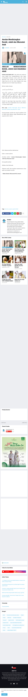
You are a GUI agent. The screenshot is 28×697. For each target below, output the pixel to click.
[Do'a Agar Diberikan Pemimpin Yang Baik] (7, 259)
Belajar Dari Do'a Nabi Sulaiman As (19, 280)
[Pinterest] (18, 213)
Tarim (9, 627)
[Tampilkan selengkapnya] (23, 213)
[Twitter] (12, 213)
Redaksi (9, 219)
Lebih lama (24, 422)
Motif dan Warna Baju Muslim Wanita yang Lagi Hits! (13, 592)
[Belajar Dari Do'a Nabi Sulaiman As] (20, 274)
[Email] (20, 213)
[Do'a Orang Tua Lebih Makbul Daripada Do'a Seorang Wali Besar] (20, 244)
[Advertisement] (14, 19)
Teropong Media (5, 606)
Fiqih (4, 615)
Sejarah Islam (5, 622)
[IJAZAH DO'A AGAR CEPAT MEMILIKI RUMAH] (7, 274)
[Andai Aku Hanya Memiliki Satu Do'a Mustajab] (20, 259)
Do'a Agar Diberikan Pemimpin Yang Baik (6, 265)
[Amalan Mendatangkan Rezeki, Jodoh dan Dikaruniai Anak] (7, 244)
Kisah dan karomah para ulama (13, 615)
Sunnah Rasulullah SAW (16, 627)
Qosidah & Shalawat (17, 617)
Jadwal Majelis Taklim (11, 630)
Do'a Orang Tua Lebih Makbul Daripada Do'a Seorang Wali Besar (19, 250)
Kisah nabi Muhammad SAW (15, 622)
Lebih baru (3, 422)
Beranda (4, 36)
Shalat (22, 615)
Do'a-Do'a (8, 36)
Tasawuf (4, 620)
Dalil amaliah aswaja (20, 620)
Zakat (4, 630)
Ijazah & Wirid (11, 620)
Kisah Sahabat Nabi (6, 625)
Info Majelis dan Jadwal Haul (18, 625)
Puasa (4, 627)
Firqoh (4, 617)
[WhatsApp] (15, 213)
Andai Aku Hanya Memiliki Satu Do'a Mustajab (19, 266)
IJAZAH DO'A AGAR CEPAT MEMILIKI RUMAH (7, 280)
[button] (1, 2)
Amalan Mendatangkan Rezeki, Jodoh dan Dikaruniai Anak (7, 250)
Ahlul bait (9, 617)
